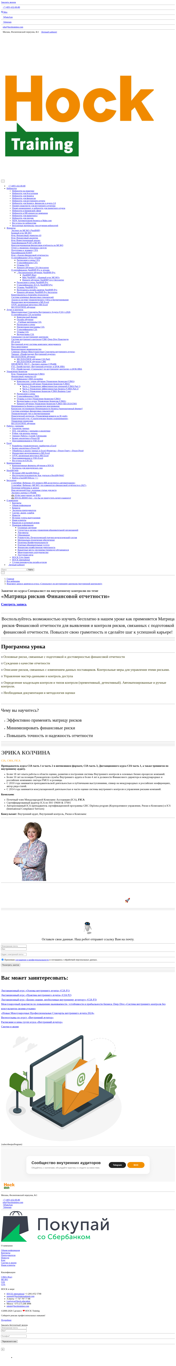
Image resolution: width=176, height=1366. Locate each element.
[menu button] (3, 181)
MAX (136, 1165)
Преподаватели (8, 1255)
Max (5, 12)
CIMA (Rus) (6, 1277)
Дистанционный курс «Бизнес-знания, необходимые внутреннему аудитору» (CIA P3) (49, 999)
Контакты (5, 1253)
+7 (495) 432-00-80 (11, 7)
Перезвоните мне (9, 1341)
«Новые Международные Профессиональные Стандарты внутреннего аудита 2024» (47, 1013)
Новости (5, 1258)
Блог (3, 1260)
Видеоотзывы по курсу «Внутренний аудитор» (27, 1017)
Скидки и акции (10, 1026)
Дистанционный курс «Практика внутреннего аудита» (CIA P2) (36, 995)
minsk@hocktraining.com (18, 1306)
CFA (3, 1284)
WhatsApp (8, 17)
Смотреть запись (14, 604)
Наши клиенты (8, 1265)
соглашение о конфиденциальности (32, 960)
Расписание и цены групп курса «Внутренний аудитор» (32, 1022)
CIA (3, 1282)
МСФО (4, 1279)
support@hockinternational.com (20, 1296)
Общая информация (10, 1250)
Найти (30, 570)
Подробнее (6, 1320)
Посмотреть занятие (10, 965)
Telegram (7, 22)
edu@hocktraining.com (13, 27)
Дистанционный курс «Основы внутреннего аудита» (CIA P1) (35, 990)
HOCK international (15, 1294)
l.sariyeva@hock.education (18, 1301)
